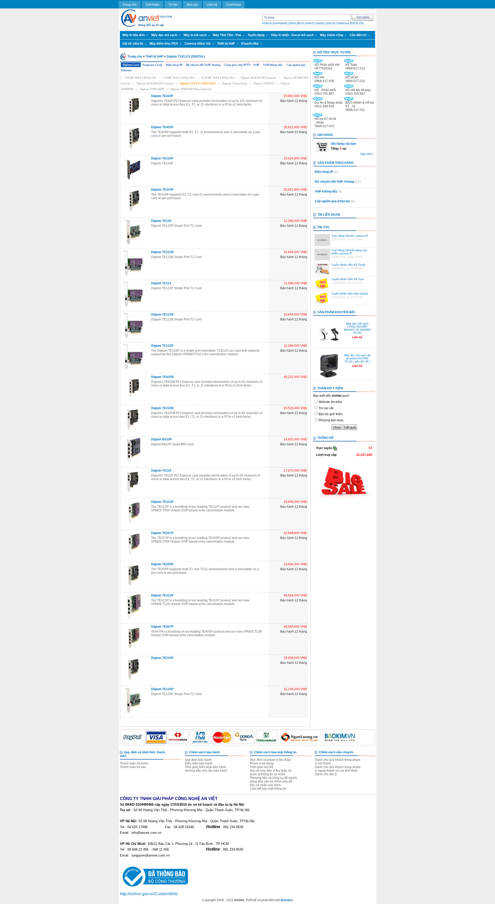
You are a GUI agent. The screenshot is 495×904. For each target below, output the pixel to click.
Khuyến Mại (250, 43)
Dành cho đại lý (326, 774)
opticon (330, 23)
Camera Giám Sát (198, 43)
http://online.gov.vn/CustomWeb (149, 894)
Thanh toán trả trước (134, 763)
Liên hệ (212, 4)
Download (233, 4)
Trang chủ (129, 4)
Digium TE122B (162, 252)
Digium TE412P (162, 595)
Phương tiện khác (331, 420)
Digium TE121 (161, 283)
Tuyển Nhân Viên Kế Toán (347, 279)
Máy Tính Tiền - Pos (227, 35)
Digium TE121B (162, 314)
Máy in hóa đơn (133, 35)
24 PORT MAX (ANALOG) (217, 77)
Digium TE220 (161, 470)
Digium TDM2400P (152, 89)
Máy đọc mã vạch (164, 35)
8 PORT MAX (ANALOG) (179, 77)
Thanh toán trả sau (133, 767)
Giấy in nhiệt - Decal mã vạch (292, 35)
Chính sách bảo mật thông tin (275, 752)
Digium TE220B (162, 408)
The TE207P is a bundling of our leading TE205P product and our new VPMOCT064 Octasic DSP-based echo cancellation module (200, 539)
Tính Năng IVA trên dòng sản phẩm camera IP (349, 252)
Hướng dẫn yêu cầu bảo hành (206, 770)
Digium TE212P (162, 502)
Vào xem (366, 154)
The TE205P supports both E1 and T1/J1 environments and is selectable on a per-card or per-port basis (205, 571)
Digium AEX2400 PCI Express (155, 83)
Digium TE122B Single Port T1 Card (176, 257)
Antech (267, 23)
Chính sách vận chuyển (336, 752)
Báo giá (192, 4)
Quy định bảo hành (198, 760)
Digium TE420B (162, 377)
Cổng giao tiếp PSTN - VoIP (241, 64)
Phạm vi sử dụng (262, 763)
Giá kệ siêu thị (132, 43)
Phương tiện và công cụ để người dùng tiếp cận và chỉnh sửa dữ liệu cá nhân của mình (273, 781)
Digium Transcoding (234, 83)
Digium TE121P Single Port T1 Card (176, 288)
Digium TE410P (162, 189)
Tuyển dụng (256, 35)
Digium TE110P (162, 158)
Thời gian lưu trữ (261, 767)
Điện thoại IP (174, 64)
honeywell (280, 23)
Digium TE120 (161, 221)
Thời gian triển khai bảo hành (205, 767)
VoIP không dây (273, 64)
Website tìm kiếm (330, 402)
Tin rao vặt (326, 408)
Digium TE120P (162, 689)
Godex (320, 23)
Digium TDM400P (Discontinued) (190, 89)
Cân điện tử (358, 35)
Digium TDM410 (263, 83)
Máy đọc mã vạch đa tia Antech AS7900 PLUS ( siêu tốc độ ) (357, 358)
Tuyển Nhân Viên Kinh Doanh (349, 293)
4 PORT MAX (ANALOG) (140, 77)
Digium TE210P (162, 658)
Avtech (310, 23)
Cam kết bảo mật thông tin (268, 788)
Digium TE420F (162, 96)
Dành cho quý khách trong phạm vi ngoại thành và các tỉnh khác (337, 768)
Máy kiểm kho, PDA (164, 43)
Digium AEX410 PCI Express (258, 77)
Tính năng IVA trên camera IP (349, 235)
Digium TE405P (162, 127)
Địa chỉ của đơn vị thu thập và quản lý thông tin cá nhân (270, 772)
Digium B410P (161, 439)
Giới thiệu (152, 4)
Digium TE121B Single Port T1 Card (176, 319)
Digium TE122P (162, 346)
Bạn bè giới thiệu (331, 414)
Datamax (342, 23)
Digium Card (131, 64)
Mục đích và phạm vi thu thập (270, 760)
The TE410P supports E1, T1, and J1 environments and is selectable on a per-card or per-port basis (205, 196)
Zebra (292, 23)
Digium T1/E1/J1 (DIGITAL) (186, 56)
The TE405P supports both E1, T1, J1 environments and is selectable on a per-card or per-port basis (206, 134)
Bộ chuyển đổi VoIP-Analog (203, 64)
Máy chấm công (331, 35)
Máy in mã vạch (195, 35)
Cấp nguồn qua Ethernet (332, 201)
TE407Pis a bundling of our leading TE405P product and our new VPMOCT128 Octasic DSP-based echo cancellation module (206, 633)
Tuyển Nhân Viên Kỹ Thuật (348, 264)
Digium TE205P (162, 564)
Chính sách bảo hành (204, 752)
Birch (300, 23)
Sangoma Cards (152, 64)
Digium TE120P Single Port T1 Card (176, 226)
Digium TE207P (162, 533)
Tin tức (173, 4)
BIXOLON (357, 23)
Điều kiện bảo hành (198, 763)
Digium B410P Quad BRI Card (172, 444)
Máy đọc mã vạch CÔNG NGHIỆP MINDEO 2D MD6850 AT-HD (357, 328)
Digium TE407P (162, 626)
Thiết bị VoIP (226, 43)
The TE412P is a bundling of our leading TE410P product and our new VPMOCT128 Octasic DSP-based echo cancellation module (200, 602)
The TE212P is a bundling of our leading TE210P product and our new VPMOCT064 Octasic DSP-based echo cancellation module (200, 508)
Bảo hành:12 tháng (293, 101)
